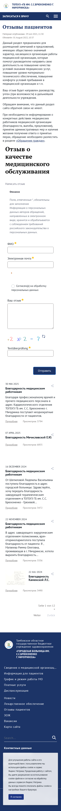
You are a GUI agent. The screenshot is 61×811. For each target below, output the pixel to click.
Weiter (37, 615)
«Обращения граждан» (30, 140)
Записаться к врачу (16, 16)
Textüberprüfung (18, 348)
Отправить (44, 371)
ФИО (10, 243)
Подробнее (11, 421)
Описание (15, 191)
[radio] (12, 285)
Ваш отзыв (14, 300)
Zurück (51, 615)
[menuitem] (30, 668)
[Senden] (53, 738)
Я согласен (16, 796)
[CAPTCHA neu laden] (43, 336)
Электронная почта (19, 258)
